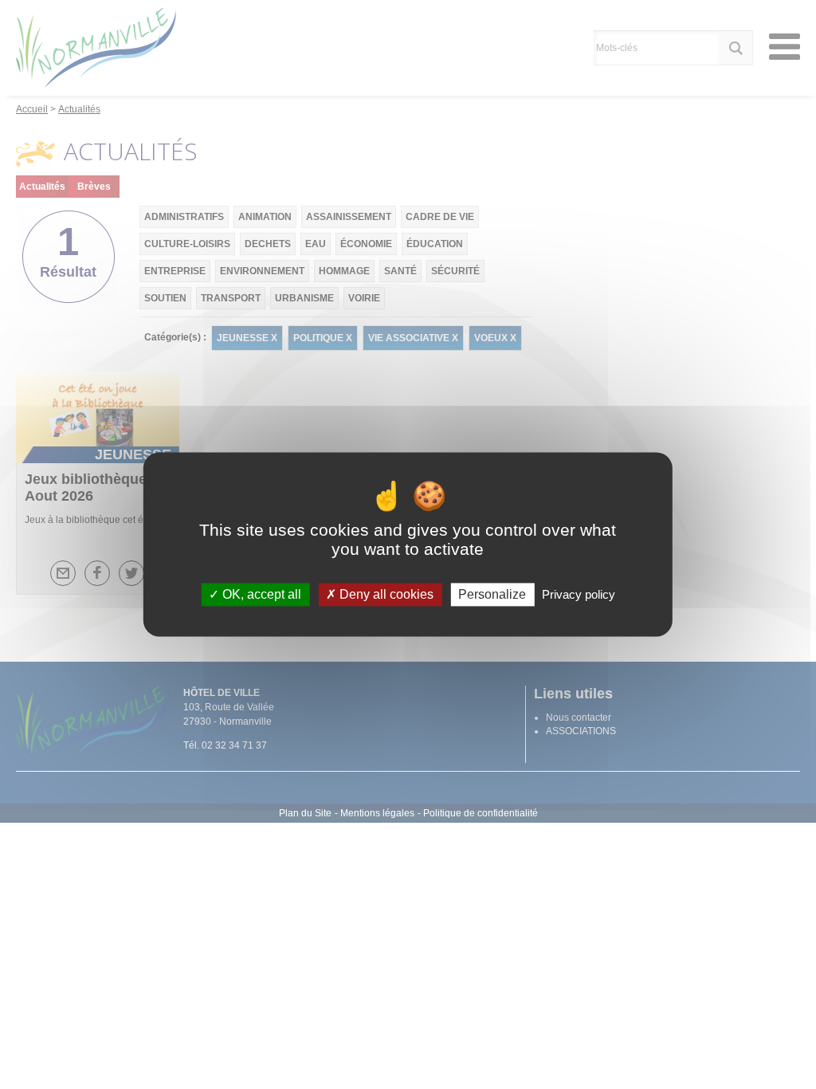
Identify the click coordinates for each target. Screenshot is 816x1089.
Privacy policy (578, 594)
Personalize (492, 594)
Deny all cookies (385, 594)
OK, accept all (260, 594)
